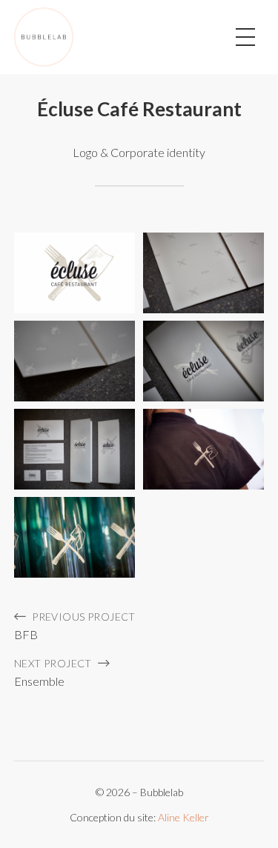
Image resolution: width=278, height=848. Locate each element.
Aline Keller (183, 817)
